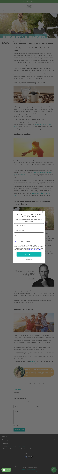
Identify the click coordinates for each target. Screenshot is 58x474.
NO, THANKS (29, 259)
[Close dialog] (43, 213)
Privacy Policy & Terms (35, 249)
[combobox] (17, 241)
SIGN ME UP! (29, 254)
